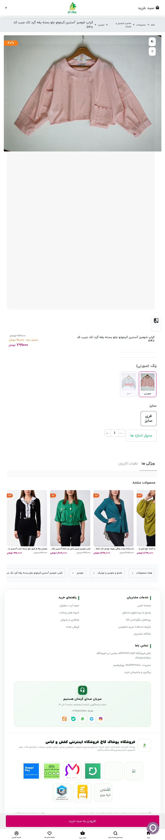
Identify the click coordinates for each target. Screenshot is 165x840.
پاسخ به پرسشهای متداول (136, 613)
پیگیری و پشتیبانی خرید (137, 672)
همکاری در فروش (69, 620)
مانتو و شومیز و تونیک (123, 25)
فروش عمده (72, 627)
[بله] (73, 719)
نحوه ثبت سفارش (69, 605)
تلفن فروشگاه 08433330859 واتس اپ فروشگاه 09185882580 (124, 656)
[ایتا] (64, 719)
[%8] (70, 518)
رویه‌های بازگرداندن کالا (138, 620)
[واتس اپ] (82, 719)
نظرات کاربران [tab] (128, 463)
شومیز (101, 24)
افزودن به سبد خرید (82, 821)
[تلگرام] (91, 719)
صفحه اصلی (144, 605)
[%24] (27, 518)
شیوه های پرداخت (69, 613)
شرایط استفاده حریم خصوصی (135, 627)
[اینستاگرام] (100, 719)
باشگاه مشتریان (142, 634)
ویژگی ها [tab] (148, 463)
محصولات (141, 24)
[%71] (113, 518)
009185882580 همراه (82, 710)
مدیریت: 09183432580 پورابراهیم (132, 665)
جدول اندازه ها (141, 435)
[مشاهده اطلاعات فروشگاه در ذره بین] (103, 792)
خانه (153, 24)
